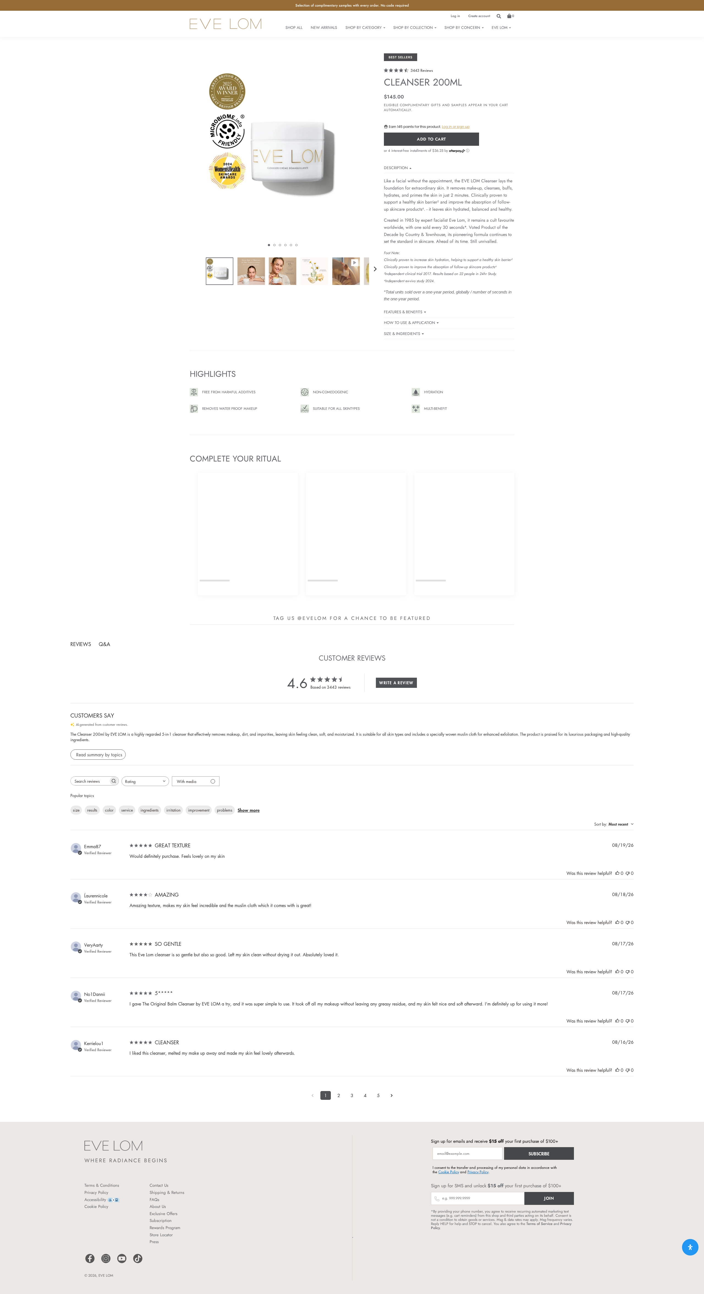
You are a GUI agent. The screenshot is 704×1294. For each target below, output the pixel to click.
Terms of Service (539, 1223)
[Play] (283, 152)
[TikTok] (137, 1262)
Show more (249, 810)
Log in (455, 15)
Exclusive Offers (163, 1214)
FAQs (154, 1200)
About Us (158, 1207)
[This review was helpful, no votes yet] (617, 873)
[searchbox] (90, 781)
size (76, 810)
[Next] (375, 269)
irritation (173, 810)
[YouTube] (121, 1262)
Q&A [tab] (104, 644)
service (127, 810)
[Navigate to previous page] (312, 1095)
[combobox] (145, 781)
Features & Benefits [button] (403, 312)
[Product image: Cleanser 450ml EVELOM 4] (314, 271)
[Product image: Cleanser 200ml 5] (346, 271)
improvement (198, 810)
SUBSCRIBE (539, 1153)
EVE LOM (105, 1275)
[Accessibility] (113, 1199)
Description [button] (396, 168)
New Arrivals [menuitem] (324, 27)
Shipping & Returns (167, 1192)
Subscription (161, 1221)
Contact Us (159, 1185)
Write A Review (396, 683)
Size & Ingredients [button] (402, 333)
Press (154, 1242)
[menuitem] (365, 27)
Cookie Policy (96, 1207)
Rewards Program (165, 1228)
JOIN (549, 1198)
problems (224, 810)
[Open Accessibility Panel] (690, 1247)
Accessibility (95, 1200)
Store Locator (161, 1235)
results (92, 810)
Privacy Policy (96, 1192)
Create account (479, 15)
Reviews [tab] (80, 644)
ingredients (150, 810)
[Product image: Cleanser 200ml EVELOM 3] (282, 271)
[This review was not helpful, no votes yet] (627, 873)
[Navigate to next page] (391, 1095)
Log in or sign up (455, 126)
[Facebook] (89, 1262)
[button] (269, 245)
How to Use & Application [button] (409, 322)
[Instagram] (105, 1262)
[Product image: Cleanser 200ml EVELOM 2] (251, 271)
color (109, 810)
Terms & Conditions (101, 1185)
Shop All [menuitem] (293, 27)
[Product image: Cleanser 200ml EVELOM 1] (219, 271)
